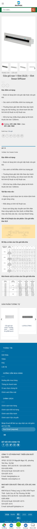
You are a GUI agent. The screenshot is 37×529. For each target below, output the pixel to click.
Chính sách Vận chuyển (10, 418)
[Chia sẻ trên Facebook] (7, 136)
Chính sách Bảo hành (9, 414)
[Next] (32, 39)
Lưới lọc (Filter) (27, 325)
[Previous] (5, 39)
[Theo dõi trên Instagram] (7, 445)
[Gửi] (33, 10)
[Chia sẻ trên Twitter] (11, 136)
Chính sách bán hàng (9, 406)
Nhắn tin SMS (33, 527)
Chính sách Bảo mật (9, 392)
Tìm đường (4, 527)
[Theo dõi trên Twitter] (11, 445)
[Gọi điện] (18, 524)
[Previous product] (7, 85)
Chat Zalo (11, 527)
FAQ (3, 363)
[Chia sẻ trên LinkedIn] (22, 136)
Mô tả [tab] (4, 148)
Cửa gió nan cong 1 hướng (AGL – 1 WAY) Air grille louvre (8, 328)
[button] (3, 3)
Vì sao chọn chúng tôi (9, 388)
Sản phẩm (16, 521)
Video (4, 359)
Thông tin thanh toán (9, 384)
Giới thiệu (5, 355)
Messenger (25, 527)
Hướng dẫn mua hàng (9, 380)
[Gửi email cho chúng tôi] (14, 445)
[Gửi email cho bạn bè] (14, 136)
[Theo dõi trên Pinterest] (18, 445)
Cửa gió (14, 73)
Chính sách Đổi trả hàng (10, 410)
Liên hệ (4, 367)
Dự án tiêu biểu (27, 521)
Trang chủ (5, 73)
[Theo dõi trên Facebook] (3, 445)
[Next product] (3, 85)
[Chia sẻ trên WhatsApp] (3, 136)
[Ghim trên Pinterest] (18, 136)
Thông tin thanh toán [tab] (10, 152)
